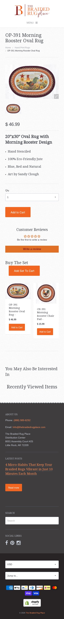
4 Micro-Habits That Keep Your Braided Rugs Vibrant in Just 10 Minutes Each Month (29, 469)
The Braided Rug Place (35, 613)
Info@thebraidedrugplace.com (29, 427)
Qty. (7, 190)
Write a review (32, 249)
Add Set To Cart (24, 271)
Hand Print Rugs (22, 47)
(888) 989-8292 (22, 420)
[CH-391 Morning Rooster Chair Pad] (46, 292)
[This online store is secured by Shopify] (32, 602)
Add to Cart (18, 212)
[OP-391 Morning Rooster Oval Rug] (13, 109)
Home (8, 47)
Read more (13, 487)
